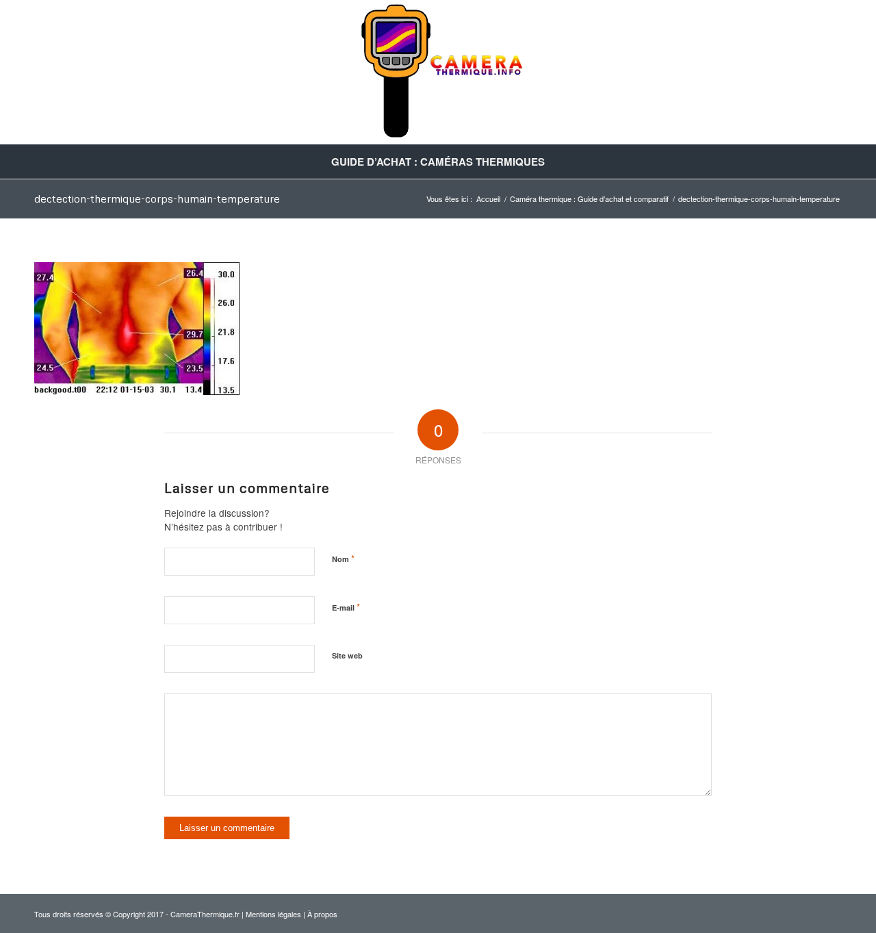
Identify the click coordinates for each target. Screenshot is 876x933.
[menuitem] (438, 161)
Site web (347, 655)
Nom (343, 558)
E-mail (346, 606)
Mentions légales (273, 913)
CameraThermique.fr (205, 913)
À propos (322, 913)
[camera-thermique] (438, 72)
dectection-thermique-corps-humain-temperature (157, 198)
